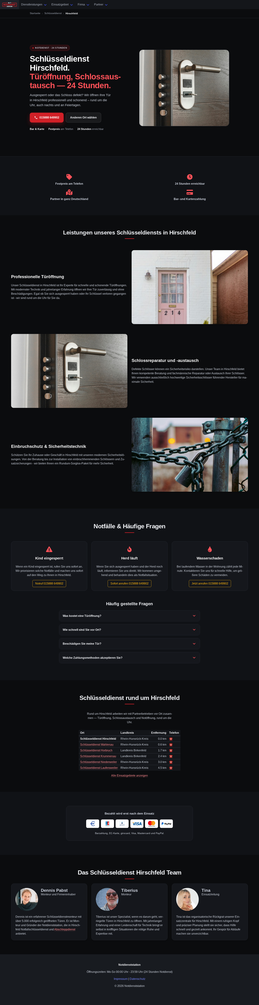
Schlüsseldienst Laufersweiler (99, 767)
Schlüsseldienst (53, 13)
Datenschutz (137, 978)
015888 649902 (49, 117)
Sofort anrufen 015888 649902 (129, 583)
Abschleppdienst (64, 929)
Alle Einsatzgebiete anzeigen (129, 775)
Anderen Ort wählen (83, 117)
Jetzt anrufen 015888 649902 (210, 583)
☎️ (171, 738)
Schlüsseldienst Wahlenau (96, 744)
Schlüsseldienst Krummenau (98, 756)
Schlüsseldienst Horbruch (96, 750)
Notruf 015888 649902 (49, 583)
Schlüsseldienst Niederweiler (98, 761)
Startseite (35, 13)
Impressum (121, 978)
